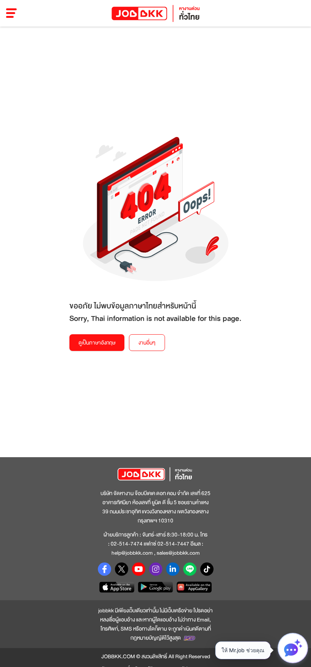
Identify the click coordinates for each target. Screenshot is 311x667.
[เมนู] (11, 13)
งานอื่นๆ (147, 342)
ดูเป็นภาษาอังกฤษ (97, 342)
